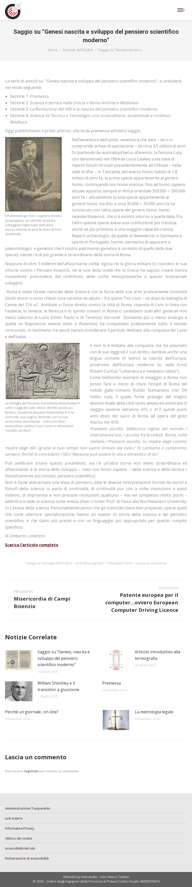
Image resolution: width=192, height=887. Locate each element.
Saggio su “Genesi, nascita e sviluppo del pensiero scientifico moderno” (64, 658)
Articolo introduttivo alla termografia (157, 655)
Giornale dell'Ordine (57, 563)
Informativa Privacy (19, 828)
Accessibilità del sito (20, 848)
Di (90, 563)
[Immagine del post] (18, 660)
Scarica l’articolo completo (31, 545)
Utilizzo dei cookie (18, 838)
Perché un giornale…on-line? (31, 712)
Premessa (111, 683)
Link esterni (13, 818)
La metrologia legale (154, 712)
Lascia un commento (151, 563)
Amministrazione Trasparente (27, 808)
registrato (31, 771)
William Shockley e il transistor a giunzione (58, 686)
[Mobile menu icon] (181, 10)
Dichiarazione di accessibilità (27, 858)
